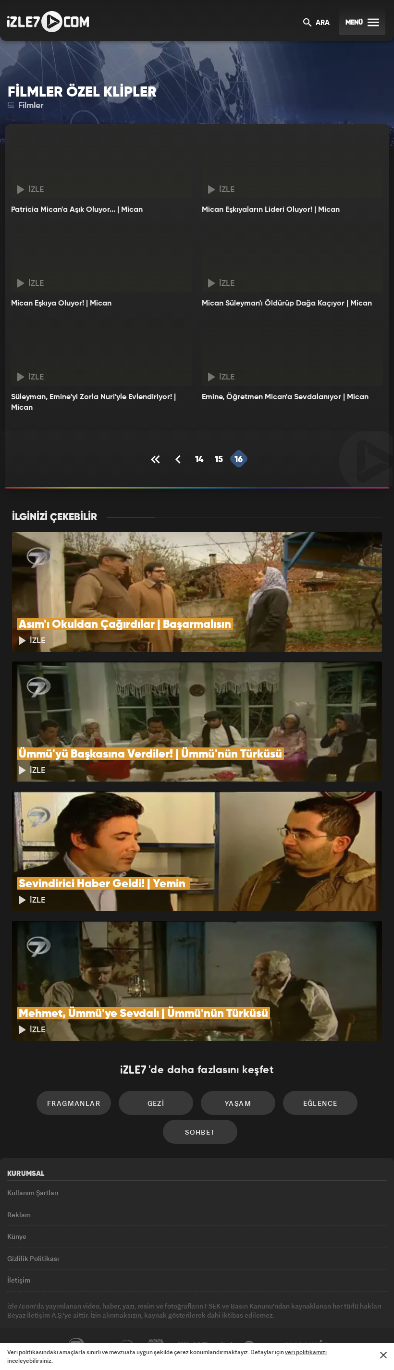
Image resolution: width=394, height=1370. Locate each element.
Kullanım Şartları (33, 1192)
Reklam (19, 1214)
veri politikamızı (306, 1352)
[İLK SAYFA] (157, 459)
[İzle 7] (48, 21)
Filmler (29, 105)
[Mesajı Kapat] (383, 1355)
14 (199, 459)
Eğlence (320, 1103)
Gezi (156, 1103)
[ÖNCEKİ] (179, 459)
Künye (16, 1236)
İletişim (18, 1279)
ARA (322, 23)
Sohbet (200, 1132)
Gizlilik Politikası (33, 1258)
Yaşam (238, 1103)
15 (219, 459)
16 (238, 459)
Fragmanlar (73, 1103)
